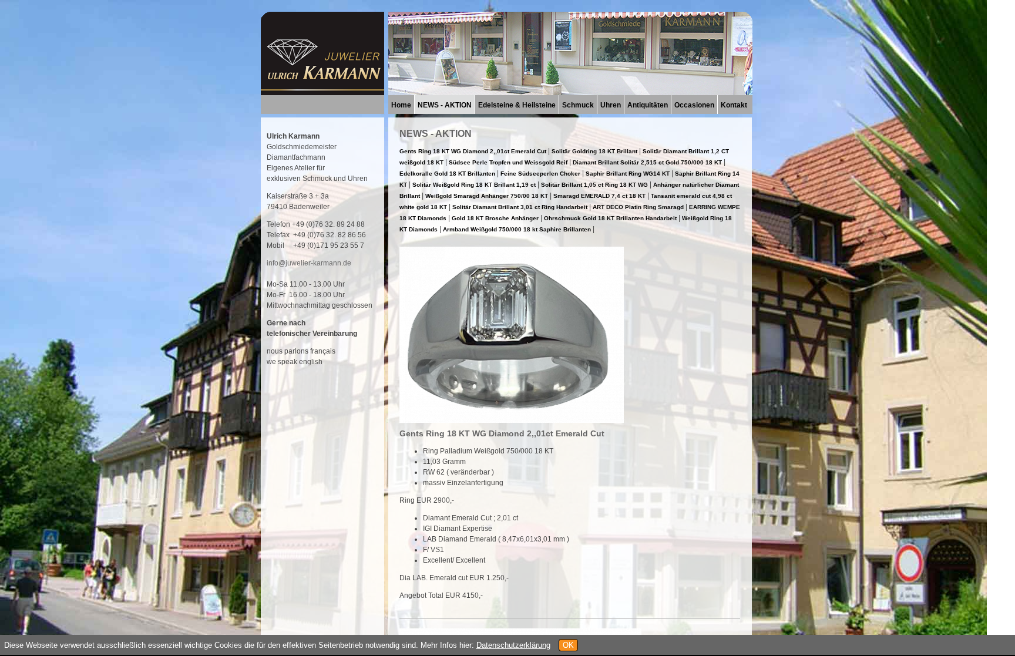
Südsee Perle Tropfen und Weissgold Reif (509, 162)
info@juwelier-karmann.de (309, 263)
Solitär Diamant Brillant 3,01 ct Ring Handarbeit (519, 207)
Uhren (610, 105)
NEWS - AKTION (445, 105)
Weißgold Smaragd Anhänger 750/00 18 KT (486, 196)
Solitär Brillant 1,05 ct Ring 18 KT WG (594, 184)
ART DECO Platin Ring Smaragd (638, 207)
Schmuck (578, 105)
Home (401, 105)
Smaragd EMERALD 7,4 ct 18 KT (599, 196)
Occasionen (694, 105)
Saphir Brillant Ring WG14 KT (628, 173)
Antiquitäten (647, 105)
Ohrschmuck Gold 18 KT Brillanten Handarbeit (610, 218)
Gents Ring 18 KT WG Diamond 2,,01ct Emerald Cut (472, 151)
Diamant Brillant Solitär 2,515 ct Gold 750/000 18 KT (648, 162)
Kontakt (734, 105)
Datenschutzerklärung (513, 645)
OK (568, 645)
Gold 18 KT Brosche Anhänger (495, 218)
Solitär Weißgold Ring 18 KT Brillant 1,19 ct (474, 184)
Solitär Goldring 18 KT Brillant (594, 151)
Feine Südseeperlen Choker (540, 173)
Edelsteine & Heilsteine (517, 105)
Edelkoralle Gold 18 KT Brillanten (447, 173)
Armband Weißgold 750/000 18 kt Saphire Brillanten (517, 229)
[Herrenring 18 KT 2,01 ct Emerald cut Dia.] (511, 420)
